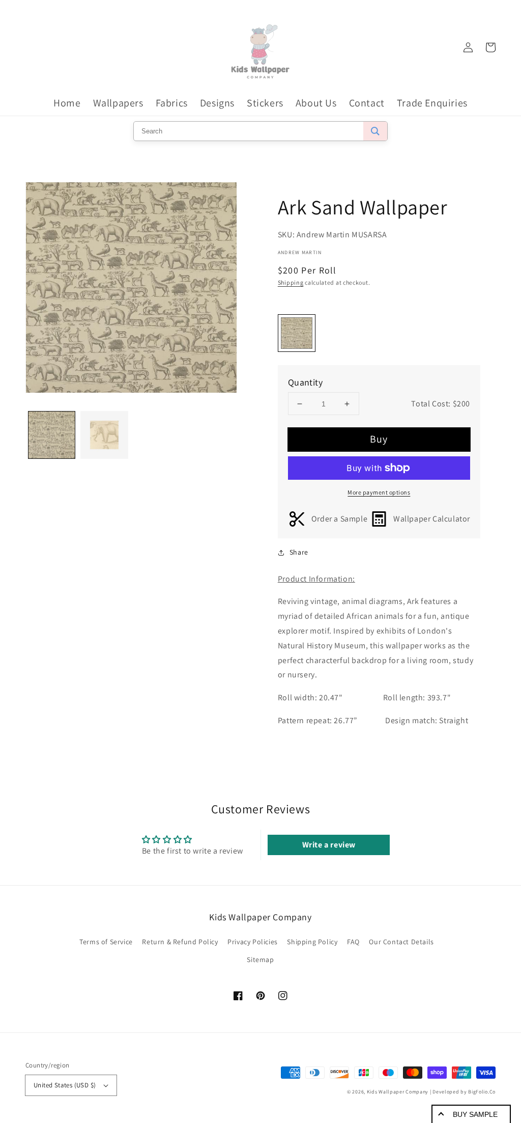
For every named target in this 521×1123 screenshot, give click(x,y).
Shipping (291, 282)
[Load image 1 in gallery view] (51, 434)
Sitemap (260, 959)
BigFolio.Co (482, 1091)
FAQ (353, 941)
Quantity (305, 382)
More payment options (379, 492)
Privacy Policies (252, 941)
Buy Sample (475, 1114)
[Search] (375, 131)
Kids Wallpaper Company (397, 1091)
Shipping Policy (312, 941)
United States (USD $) (65, 1085)
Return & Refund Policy (180, 941)
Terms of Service (106, 941)
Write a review (329, 844)
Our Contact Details (401, 941)
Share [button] (299, 552)
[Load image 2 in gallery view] (104, 434)
